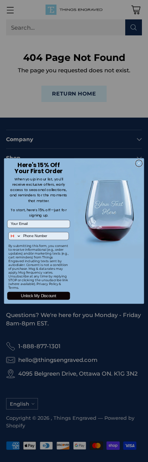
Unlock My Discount (38, 295)
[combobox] (15, 236)
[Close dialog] (138, 163)
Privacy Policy (47, 284)
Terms (13, 288)
